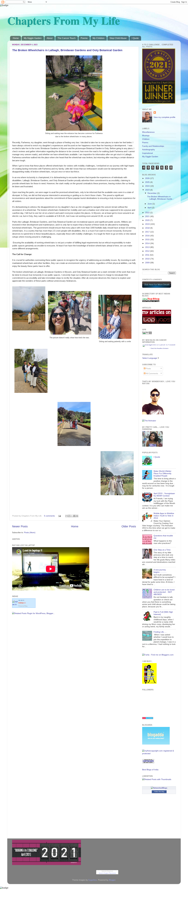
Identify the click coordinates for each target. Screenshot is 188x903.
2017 (147, 232)
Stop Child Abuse (118, 38)
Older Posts (129, 526)
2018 (147, 228)
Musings (145, 135)
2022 (147, 212)
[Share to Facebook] (74, 516)
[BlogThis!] (69, 516)
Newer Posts (20, 526)
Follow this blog (159, 791)
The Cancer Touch (67, 38)
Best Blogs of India (150, 769)
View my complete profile (164, 117)
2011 (147, 255)
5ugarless (92, 880)
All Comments (151, 373)
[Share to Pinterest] (77, 516)
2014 (147, 243)
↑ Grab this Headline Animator (159, 348)
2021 (147, 216)
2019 (147, 224)
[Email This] (66, 516)
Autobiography (148, 149)
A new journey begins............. (160, 571)
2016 (147, 236)
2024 (147, 186)
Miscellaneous (148, 132)
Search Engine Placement (107, 873)
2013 (147, 247)
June (150, 204)
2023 (147, 190)
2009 (147, 262)
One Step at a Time (162, 550)
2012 (147, 251)
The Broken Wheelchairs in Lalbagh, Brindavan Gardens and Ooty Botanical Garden (67, 50)
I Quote (135, 38)
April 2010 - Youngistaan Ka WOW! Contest (164, 494)
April (150, 207)
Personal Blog (22, 606)
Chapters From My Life (63, 20)
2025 (147, 182)
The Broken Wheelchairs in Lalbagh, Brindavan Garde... (160, 197)
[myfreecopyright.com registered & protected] (159, 753)
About (49, 38)
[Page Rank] (147, 333)
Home (16, 38)
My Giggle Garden (33, 38)
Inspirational (147, 153)
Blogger (112, 880)
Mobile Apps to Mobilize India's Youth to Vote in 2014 (164, 515)
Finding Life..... (160, 632)
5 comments (49, 516)
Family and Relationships (153, 146)
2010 (147, 259)
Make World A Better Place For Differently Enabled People (162, 473)
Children (145, 139)
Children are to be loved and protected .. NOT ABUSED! (164, 592)
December (152, 193)
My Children (98, 38)
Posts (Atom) (29, 532)
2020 (147, 220)
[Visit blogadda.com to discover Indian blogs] (147, 718)
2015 (147, 239)
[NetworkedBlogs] (159, 788)
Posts (148, 368)
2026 (147, 178)
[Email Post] (59, 516)
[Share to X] (71, 516)
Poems (84, 38)
